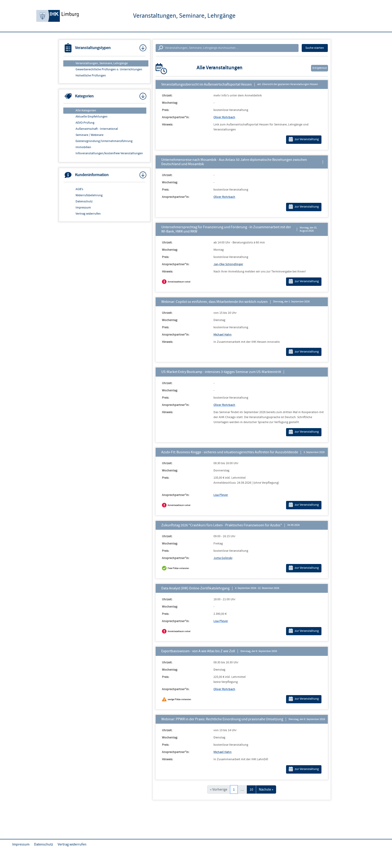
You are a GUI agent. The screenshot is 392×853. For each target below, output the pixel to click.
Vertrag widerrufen (88, 214)
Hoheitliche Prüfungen (91, 76)
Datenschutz (84, 201)
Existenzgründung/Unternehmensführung (104, 141)
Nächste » (266, 789)
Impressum (83, 208)
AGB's (79, 189)
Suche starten (314, 48)
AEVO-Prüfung (85, 123)
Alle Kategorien (86, 110)
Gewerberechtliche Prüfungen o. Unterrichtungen (109, 69)
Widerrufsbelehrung (89, 195)
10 (251, 789)
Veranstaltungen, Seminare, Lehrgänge (102, 63)
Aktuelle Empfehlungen (92, 117)
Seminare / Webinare (89, 135)
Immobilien (83, 147)
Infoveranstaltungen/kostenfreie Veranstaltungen (109, 153)
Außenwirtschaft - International (97, 129)
